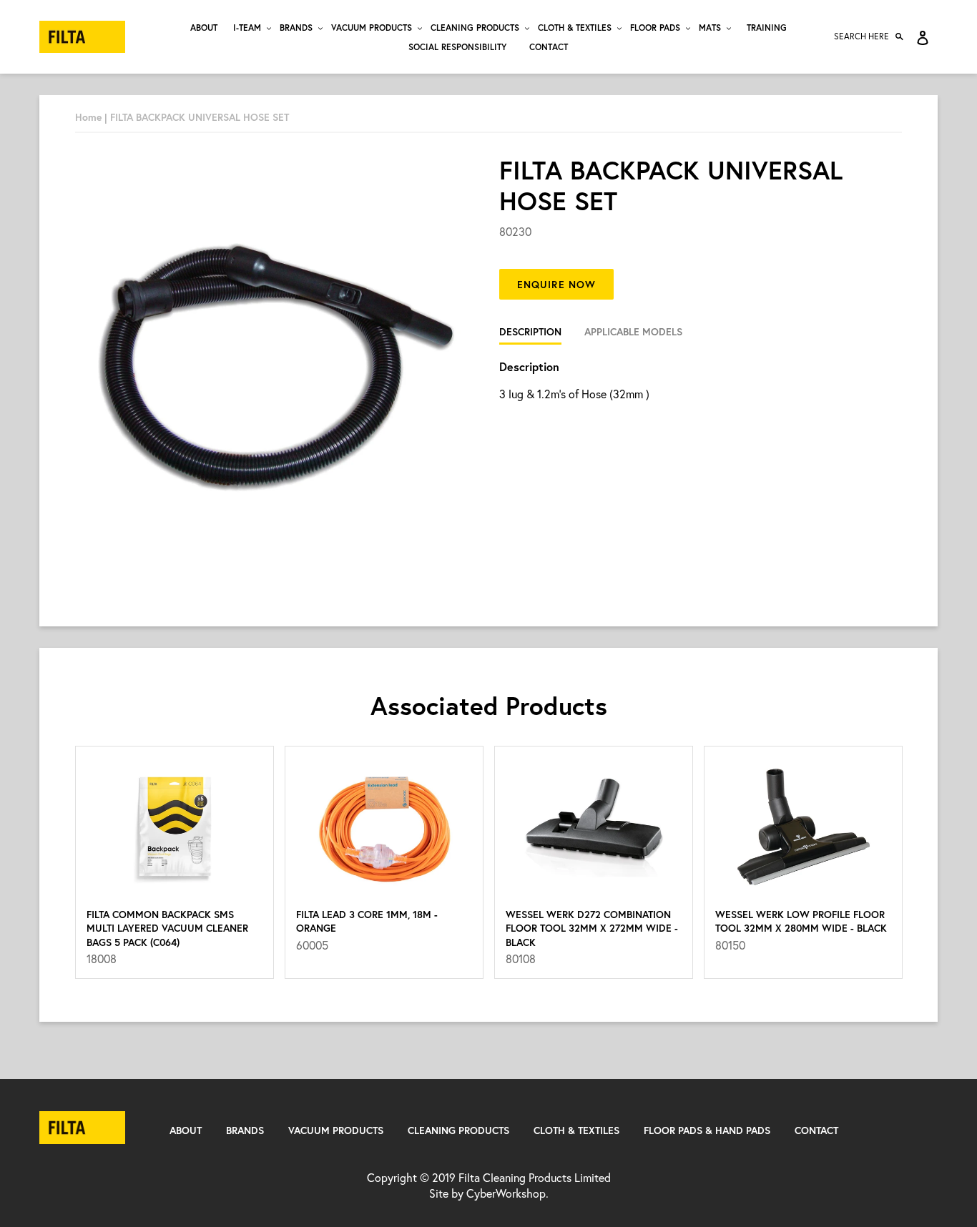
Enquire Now (556, 284)
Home (88, 117)
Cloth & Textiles (576, 1130)
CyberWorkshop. (507, 1193)
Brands (245, 1130)
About (186, 1130)
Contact (816, 1130)
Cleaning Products (458, 1130)
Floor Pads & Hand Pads (707, 1130)
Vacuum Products (335, 1130)
